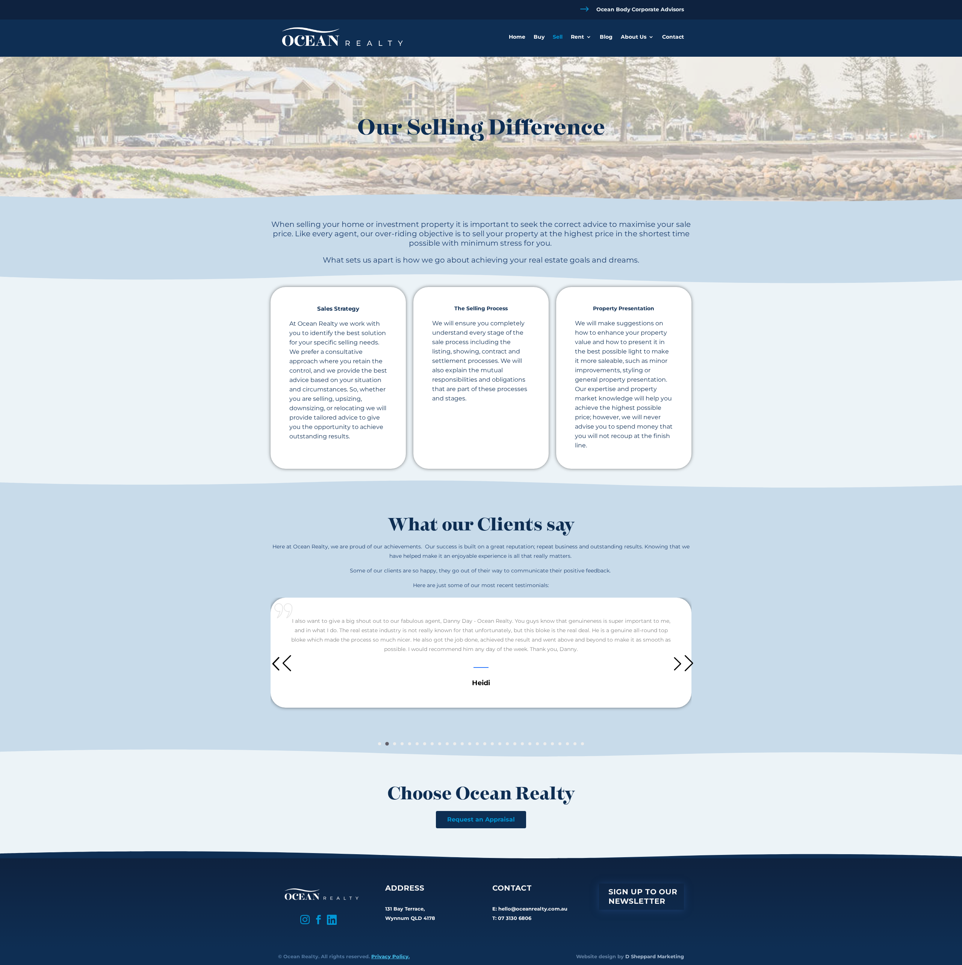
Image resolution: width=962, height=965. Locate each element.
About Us (633, 36)
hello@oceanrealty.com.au (532, 909)
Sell (558, 36)
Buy (539, 36)
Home (517, 36)
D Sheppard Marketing (654, 956)
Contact (673, 36)
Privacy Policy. (390, 956)
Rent (577, 36)
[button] (379, 743)
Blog (606, 36)
